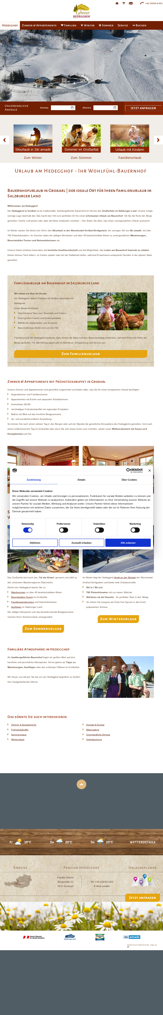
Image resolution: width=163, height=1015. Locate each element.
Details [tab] (81, 479)
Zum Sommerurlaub (43, 629)
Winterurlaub (17, 739)
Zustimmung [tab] (34, 479)
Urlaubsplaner (143, 868)
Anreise (44, 107)
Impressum (132, 945)
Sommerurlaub (18, 734)
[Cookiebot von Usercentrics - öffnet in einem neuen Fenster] (129, 470)
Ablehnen (35, 542)
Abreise (87, 107)
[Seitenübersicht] (123, 3)
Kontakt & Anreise (95, 725)
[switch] (63, 529)
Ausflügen (16, 607)
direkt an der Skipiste (125, 577)
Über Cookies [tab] (129, 479)
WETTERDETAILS (143, 842)
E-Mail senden (102, 886)
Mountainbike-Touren (22, 597)
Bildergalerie (92, 729)
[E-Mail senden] (131, 3)
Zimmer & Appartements (23, 725)
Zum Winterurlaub (118, 619)
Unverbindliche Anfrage (98, 734)
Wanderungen (18, 592)
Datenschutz (143, 945)
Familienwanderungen (22, 602)
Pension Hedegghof (81, 868)
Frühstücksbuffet (19, 729)
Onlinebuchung (94, 739)
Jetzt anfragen (142, 898)
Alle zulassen (128, 542)
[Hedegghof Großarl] (117, 3)
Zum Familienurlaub (80, 354)
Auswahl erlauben (81, 542)
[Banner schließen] (150, 470)
